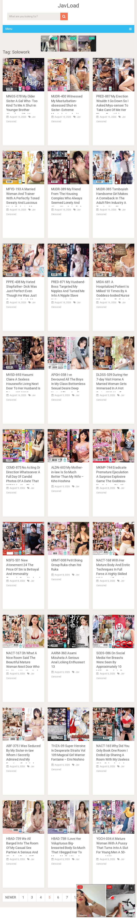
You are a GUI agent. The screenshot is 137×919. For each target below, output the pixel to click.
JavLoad (68, 5)
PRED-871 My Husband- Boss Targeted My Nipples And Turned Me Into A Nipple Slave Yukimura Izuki (68, 291)
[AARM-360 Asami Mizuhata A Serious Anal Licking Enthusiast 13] (68, 631)
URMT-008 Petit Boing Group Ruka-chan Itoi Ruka (66, 564)
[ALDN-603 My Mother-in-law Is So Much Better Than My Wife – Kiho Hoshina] (68, 446)
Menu (8, 29)
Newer (10, 897)
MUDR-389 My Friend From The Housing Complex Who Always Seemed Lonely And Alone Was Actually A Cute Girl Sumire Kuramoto (66, 202)
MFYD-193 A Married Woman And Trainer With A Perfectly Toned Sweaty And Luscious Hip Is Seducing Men (22, 198)
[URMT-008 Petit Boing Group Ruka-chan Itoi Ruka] (68, 538)
